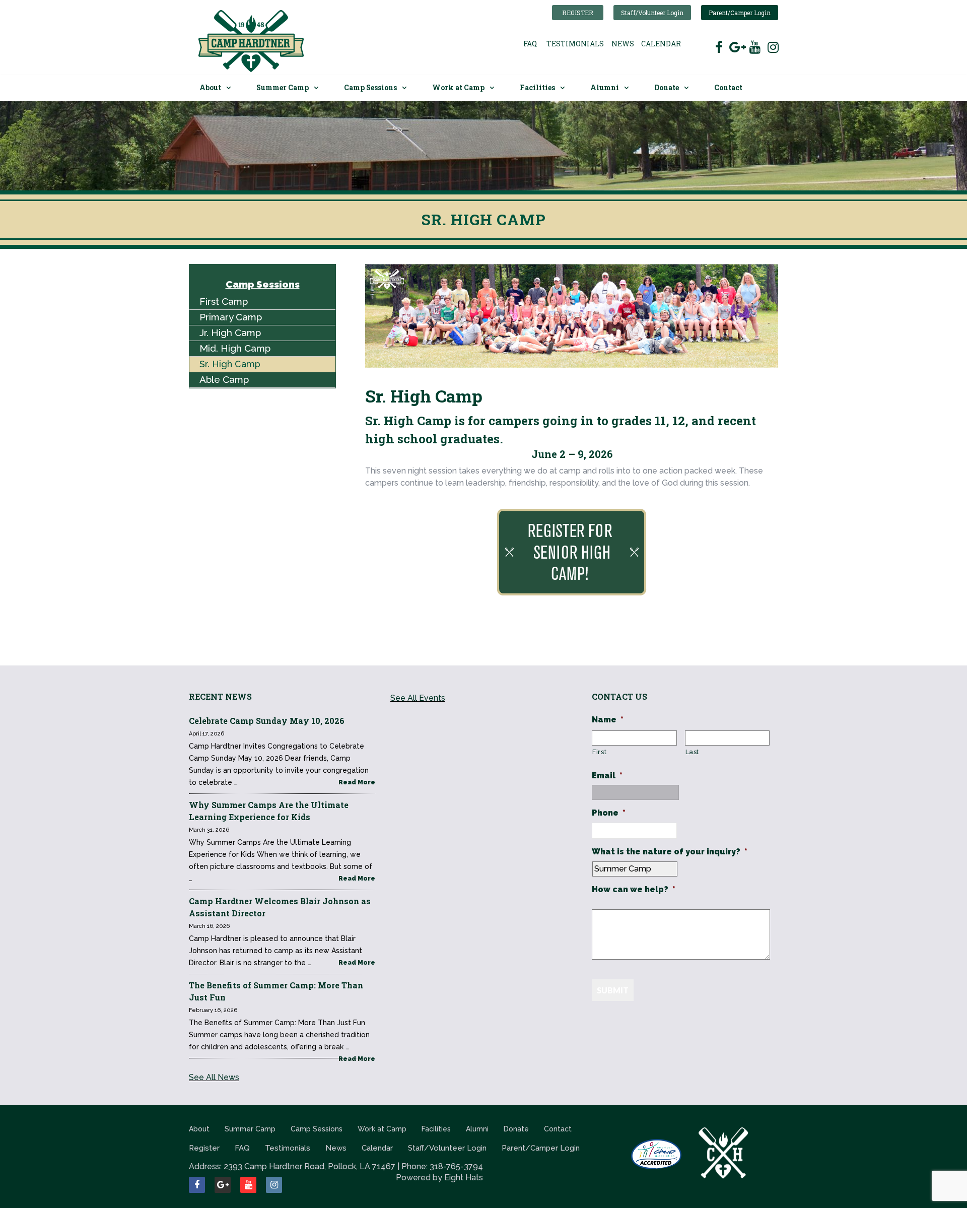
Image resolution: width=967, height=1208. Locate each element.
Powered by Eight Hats (439, 1177)
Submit (613, 990)
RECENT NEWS (220, 696)
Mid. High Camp (234, 348)
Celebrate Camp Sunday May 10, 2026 (266, 720)
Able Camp (224, 379)
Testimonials (575, 43)
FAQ (530, 43)
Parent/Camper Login (740, 13)
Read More (356, 782)
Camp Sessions (370, 87)
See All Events (417, 698)
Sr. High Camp (229, 364)
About (210, 87)
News (622, 43)
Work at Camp (458, 87)
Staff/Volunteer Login (652, 13)
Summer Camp (282, 87)
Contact (728, 87)
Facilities (537, 87)
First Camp (223, 301)
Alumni (604, 87)
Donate (666, 87)
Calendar (661, 43)
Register (577, 13)
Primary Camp (230, 316)
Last (692, 752)
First (599, 752)
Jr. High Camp (230, 332)
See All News (214, 1077)
